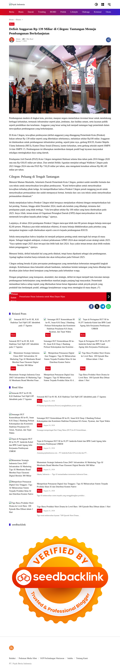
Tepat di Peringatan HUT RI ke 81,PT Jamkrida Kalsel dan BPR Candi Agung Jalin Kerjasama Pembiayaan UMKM (94, 344)
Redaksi (12, 658)
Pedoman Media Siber (28, 658)
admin (18, 39)
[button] (96, 4)
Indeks (70, 658)
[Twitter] (97, 306)
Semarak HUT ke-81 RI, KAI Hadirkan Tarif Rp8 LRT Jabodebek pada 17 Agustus (24, 344)
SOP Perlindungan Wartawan (52, 658)
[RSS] (11, 648)
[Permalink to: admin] (12, 39)
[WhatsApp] (108, 306)
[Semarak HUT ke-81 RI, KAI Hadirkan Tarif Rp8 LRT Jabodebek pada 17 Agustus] (25, 328)
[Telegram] (102, 306)
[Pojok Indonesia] (17, 4)
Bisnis (12, 24)
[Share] (108, 39)
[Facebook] (91, 306)
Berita (83, 335)
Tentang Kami (82, 658)
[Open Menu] (102, 4)
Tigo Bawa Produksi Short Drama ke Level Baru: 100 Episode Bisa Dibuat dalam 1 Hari (94, 377)
